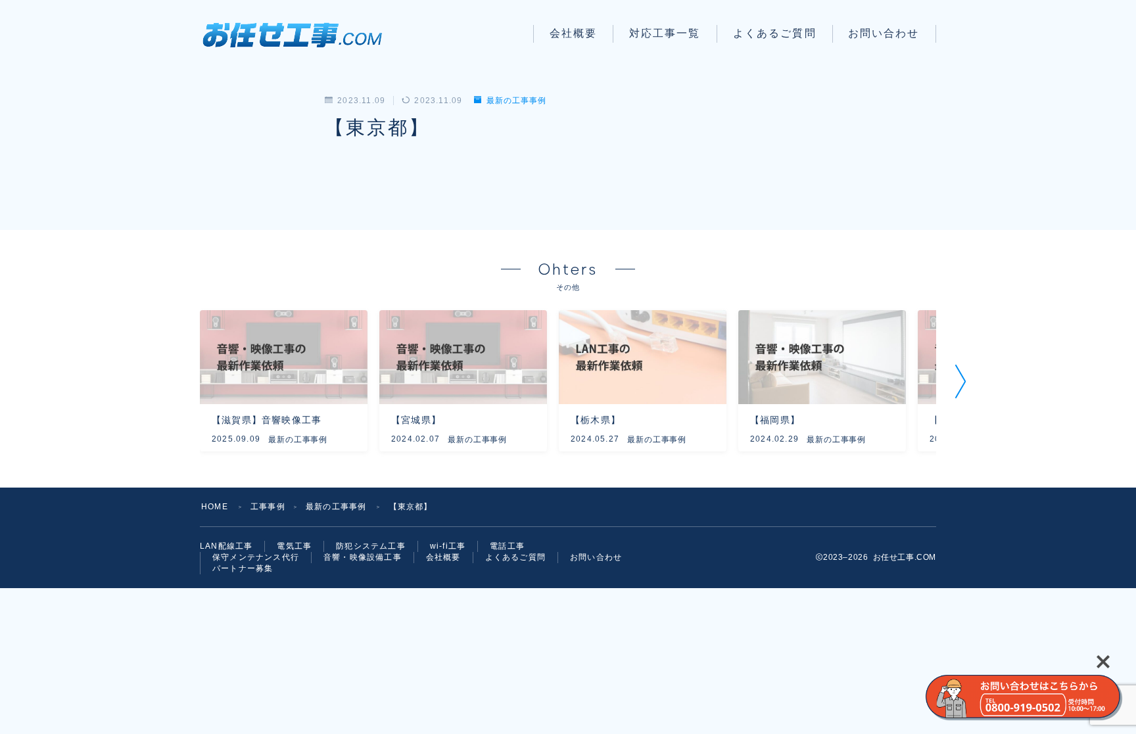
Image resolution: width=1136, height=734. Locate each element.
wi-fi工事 (447, 546)
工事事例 (267, 506)
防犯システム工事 (371, 546)
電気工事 (294, 546)
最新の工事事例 (516, 100)
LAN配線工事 (226, 546)
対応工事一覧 (665, 33)
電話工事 (507, 546)
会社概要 (573, 33)
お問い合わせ (884, 33)
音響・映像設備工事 (362, 557)
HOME (214, 506)
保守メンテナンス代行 (255, 557)
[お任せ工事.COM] (297, 34)
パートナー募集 (242, 568)
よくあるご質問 (774, 33)
